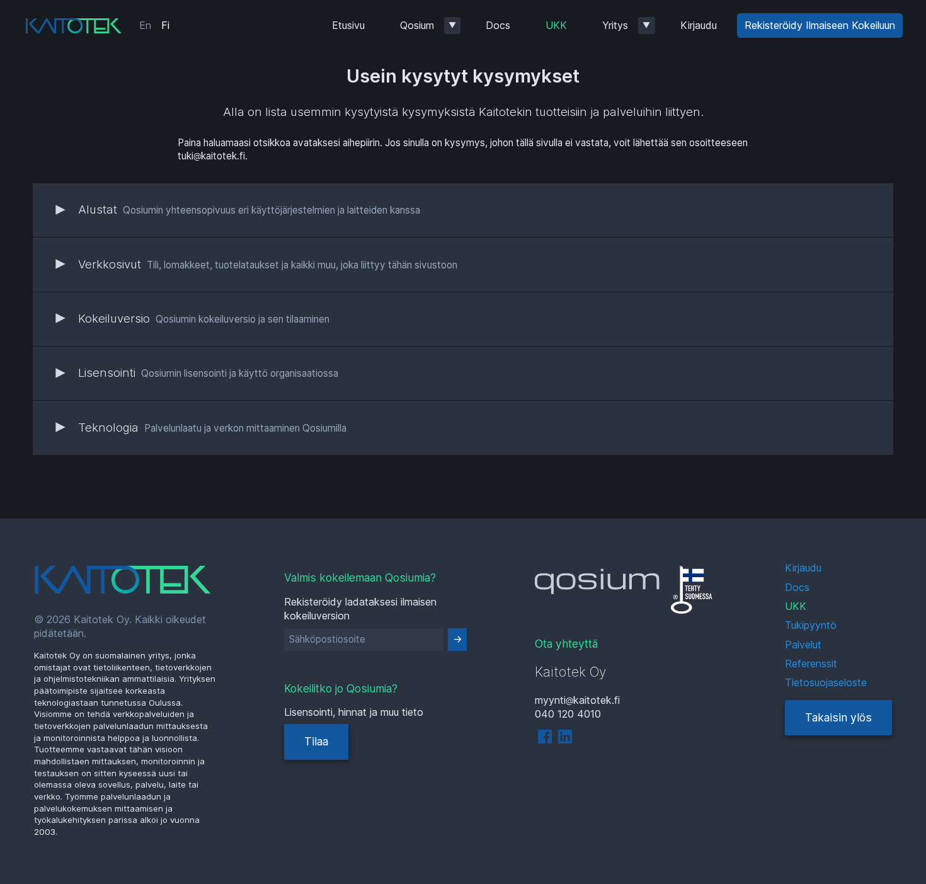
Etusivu (348, 25)
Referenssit (811, 663)
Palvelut (803, 644)
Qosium (417, 25)
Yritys (615, 25)
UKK (556, 25)
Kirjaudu (698, 25)
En (145, 25)
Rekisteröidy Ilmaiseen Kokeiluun (820, 25)
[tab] (463, 210)
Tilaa (316, 741)
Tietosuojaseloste (826, 682)
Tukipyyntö (811, 625)
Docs (498, 25)
